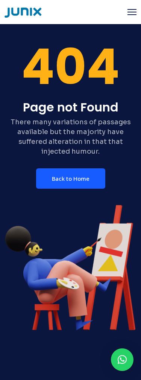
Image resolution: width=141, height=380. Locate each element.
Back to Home (70, 178)
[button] (122, 359)
